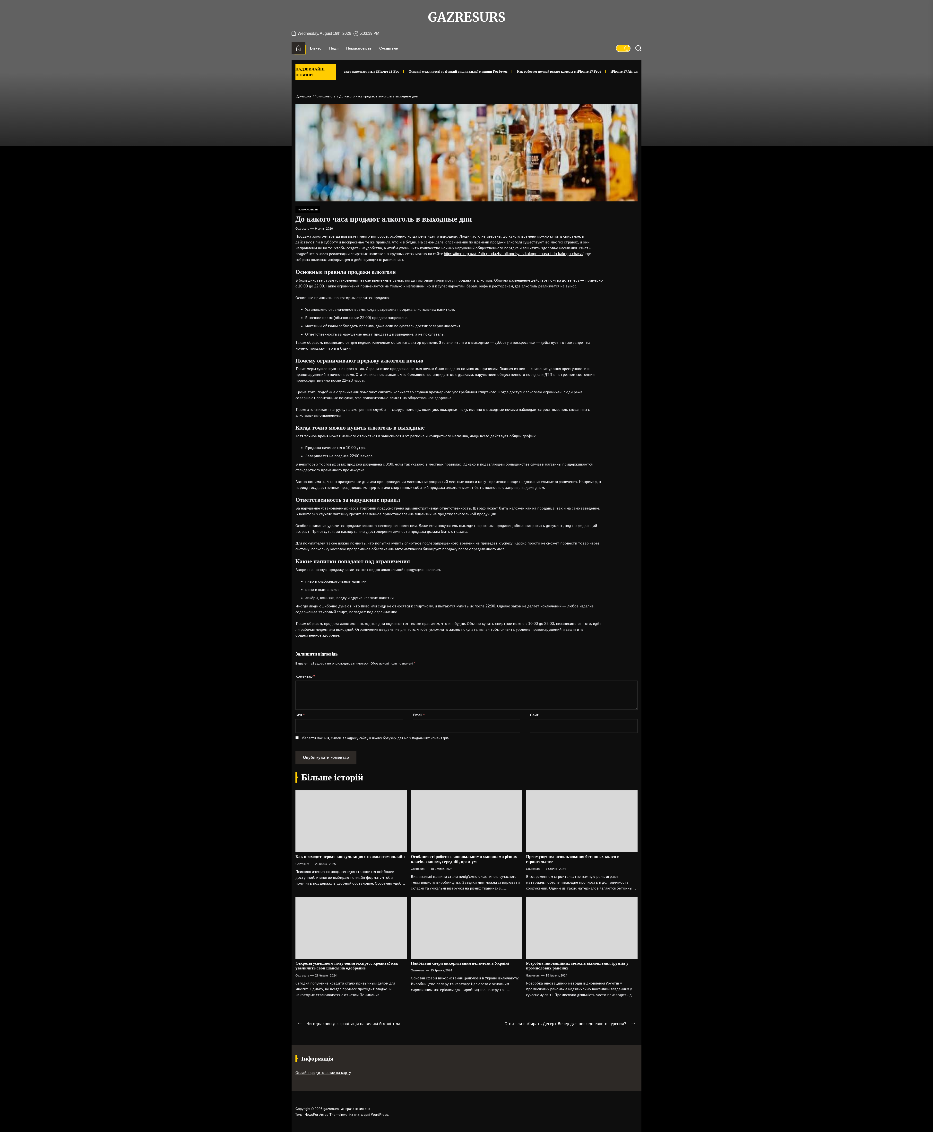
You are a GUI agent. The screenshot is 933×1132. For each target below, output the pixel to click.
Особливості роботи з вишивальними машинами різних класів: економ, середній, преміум (464, 859)
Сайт (534, 715)
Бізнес (315, 48)
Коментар (305, 676)
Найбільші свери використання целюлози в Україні (460, 963)
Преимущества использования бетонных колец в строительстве (572, 859)
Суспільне (388, 48)
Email (419, 715)
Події (333, 48)
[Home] (298, 48)
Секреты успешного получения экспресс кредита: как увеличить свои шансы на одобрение (346, 965)
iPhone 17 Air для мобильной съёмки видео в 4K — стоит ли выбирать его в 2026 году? (628, 71)
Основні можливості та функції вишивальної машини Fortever (407, 71)
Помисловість (358, 48)
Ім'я (300, 715)
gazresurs (466, 17)
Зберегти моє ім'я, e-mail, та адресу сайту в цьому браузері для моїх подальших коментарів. (375, 738)
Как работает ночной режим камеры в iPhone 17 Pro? (508, 71)
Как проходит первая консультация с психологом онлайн (350, 856)
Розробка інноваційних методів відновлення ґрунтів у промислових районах (577, 965)
